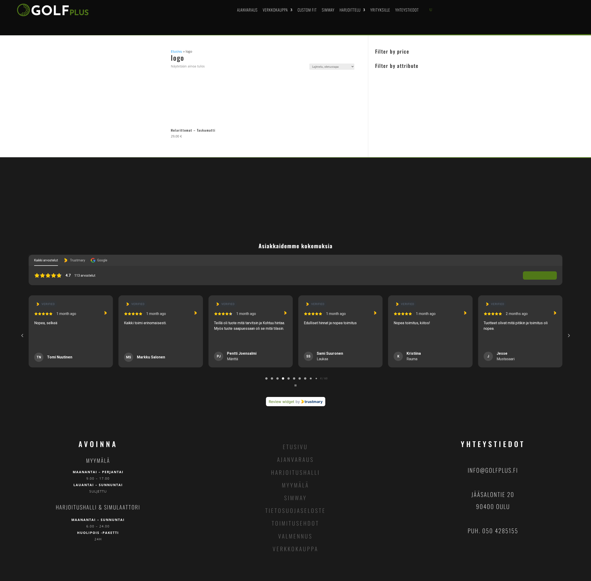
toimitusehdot (295, 523)
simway (295, 497)
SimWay (328, 10)
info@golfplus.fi (493, 470)
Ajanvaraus (247, 10)
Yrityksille (380, 10)
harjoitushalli (295, 472)
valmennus (295, 536)
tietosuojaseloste (295, 510)
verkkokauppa (295, 549)
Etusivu (176, 51)
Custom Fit (307, 10)
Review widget (281, 401)
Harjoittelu (350, 10)
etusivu (295, 446)
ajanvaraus (295, 459)
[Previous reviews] (22, 335)
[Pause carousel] (295, 385)
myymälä (295, 485)
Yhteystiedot (407, 10)
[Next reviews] (568, 335)
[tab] (266, 378)
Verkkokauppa (275, 10)
